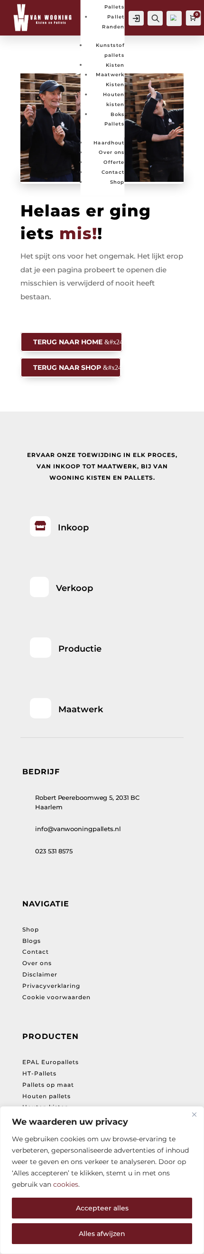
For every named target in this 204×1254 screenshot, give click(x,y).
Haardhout (109, 142)
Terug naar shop (67, 367)
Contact (113, 172)
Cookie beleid (104, 1184)
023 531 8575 (54, 851)
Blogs (31, 940)
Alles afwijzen (102, 1233)
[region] (102, 1180)
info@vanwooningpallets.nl (78, 829)
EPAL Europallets (50, 1062)
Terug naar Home (67, 342)
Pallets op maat (48, 1084)
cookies (65, 1184)
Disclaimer (39, 974)
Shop (117, 182)
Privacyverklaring (51, 985)
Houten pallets (46, 1096)
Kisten (115, 65)
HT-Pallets (39, 1073)
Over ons (111, 152)
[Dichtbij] (194, 1114)
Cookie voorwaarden (56, 997)
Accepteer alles (102, 1208)
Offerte (113, 162)
